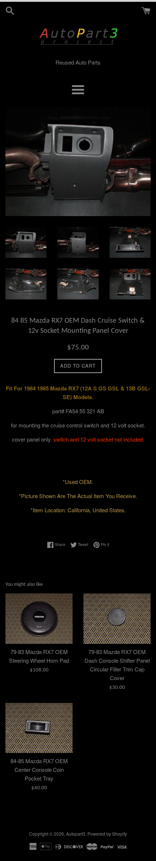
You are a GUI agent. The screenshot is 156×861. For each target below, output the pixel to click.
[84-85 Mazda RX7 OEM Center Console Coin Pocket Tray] (39, 728)
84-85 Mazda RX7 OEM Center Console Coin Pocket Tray (39, 769)
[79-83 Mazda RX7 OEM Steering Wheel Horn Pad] (39, 618)
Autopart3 (75, 834)
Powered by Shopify (107, 834)
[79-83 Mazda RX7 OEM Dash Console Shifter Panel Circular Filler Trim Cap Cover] (117, 618)
